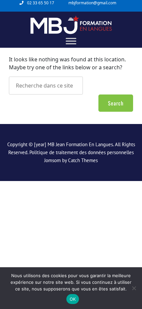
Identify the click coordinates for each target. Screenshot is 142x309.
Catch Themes (83, 160)
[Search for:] (62, 85)
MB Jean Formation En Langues (80, 144)
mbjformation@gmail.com (92, 3)
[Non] (133, 288)
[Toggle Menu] (71, 41)
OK (73, 299)
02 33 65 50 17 (40, 3)
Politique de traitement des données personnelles (81, 152)
